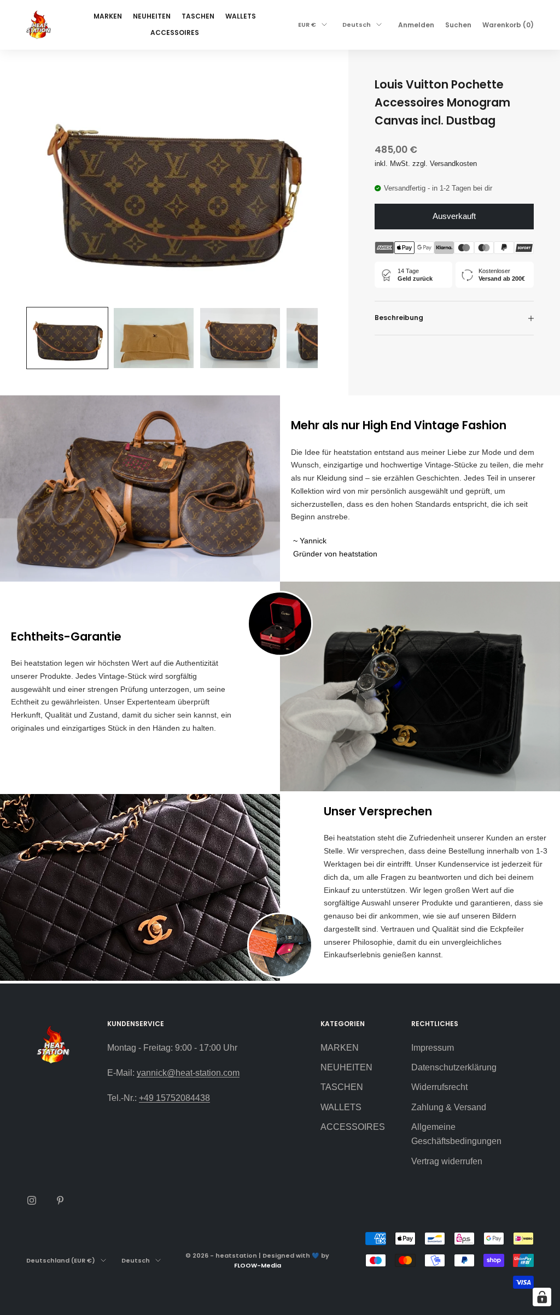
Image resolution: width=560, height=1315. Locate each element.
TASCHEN (198, 16)
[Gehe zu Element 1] (67, 338)
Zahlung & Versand (448, 1107)
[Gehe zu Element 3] (240, 338)
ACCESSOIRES (174, 32)
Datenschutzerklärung (454, 1067)
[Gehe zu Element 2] (154, 338)
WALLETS (240, 16)
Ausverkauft (454, 216)
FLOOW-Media (257, 1265)
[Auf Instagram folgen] (31, 1200)
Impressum (432, 1047)
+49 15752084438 (174, 1098)
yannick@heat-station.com (188, 1072)
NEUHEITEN (152, 16)
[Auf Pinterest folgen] (60, 1200)
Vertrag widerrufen (446, 1161)
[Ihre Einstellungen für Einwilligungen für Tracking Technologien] (542, 1297)
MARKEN (108, 16)
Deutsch (356, 24)
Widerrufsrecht (439, 1087)
